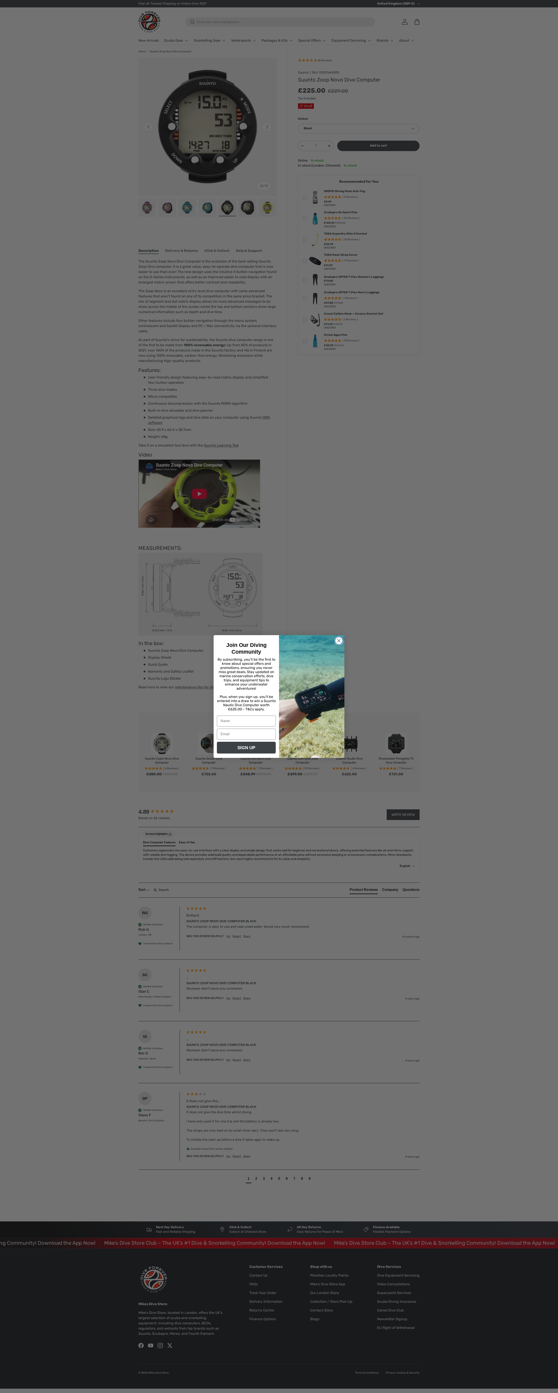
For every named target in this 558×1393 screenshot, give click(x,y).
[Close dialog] (339, 640)
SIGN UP (246, 747)
